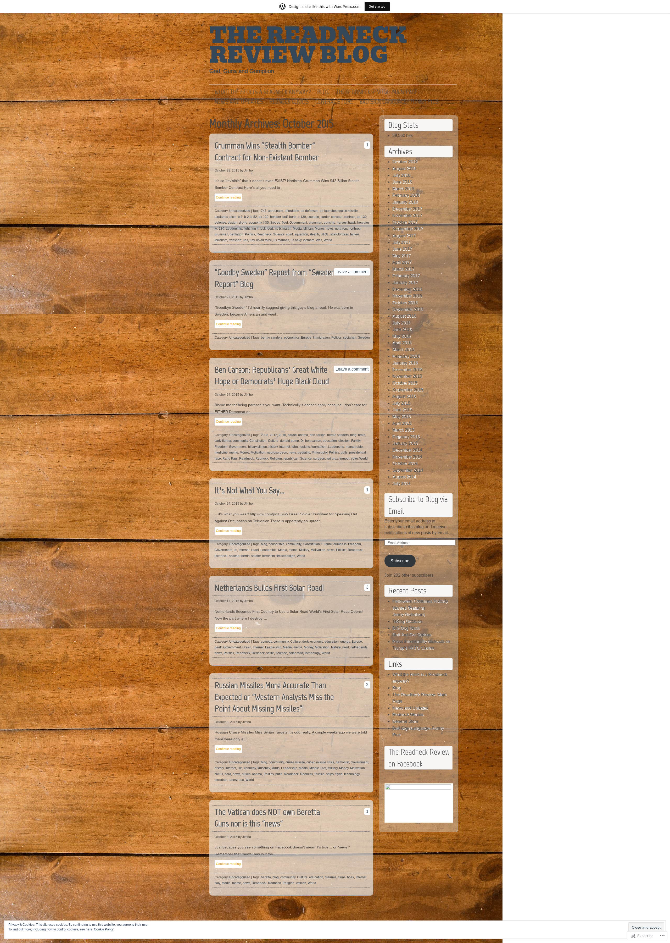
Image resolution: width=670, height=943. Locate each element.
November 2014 (407, 457)
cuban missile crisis (320, 762)
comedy (266, 641)
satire (270, 653)
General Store (334, 101)
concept (336, 217)
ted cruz (332, 458)
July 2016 (401, 323)
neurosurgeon (277, 452)
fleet (285, 222)
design (232, 222)
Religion (276, 458)
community (240, 441)
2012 (273, 435)
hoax (350, 877)
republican (291, 458)
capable (313, 217)
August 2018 (404, 168)
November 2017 (407, 215)
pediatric (304, 452)
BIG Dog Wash (406, 628)
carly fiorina (223, 441)
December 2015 (407, 369)
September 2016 (407, 309)
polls (344, 452)
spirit (289, 234)
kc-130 (219, 228)
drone (243, 222)
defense (220, 222)
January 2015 (405, 443)
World (328, 240)
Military (308, 228)
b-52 (253, 217)
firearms (330, 877)
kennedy (250, 768)
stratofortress (339, 234)
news (329, 228)
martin (286, 228)
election (344, 441)
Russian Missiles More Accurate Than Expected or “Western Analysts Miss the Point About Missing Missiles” (274, 697)
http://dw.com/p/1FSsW (269, 514)
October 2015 (404, 383)
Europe (306, 337)
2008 (264, 435)
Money (319, 228)
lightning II (251, 228)
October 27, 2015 (227, 297)
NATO (219, 774)
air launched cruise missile (339, 211)
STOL (325, 234)
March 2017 (403, 269)
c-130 (302, 217)
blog (353, 435)
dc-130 (362, 217)
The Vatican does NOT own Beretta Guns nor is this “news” (267, 818)
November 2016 (407, 296)
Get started (377, 6)
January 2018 (405, 202)
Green (246, 647)
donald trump (289, 441)
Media (297, 228)
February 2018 (406, 195)
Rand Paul (230, 458)
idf (235, 550)
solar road (296, 653)
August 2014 (404, 477)
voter (354, 458)
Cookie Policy (104, 929)
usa (241, 780)
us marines (281, 240)
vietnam (308, 240)
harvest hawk (346, 222)
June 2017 (402, 249)
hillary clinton (257, 447)
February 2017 (406, 275)
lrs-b (278, 228)
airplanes (221, 217)
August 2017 (404, 235)
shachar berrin (239, 556)
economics (291, 337)
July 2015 (401, 403)
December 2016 (407, 289)
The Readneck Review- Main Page (376, 92)
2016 (282, 435)
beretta (266, 877)
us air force (264, 240)
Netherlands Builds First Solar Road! (269, 587)
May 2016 (401, 336)
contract (349, 217)
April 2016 (401, 342)
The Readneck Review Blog (308, 45)
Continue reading (228, 197)
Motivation (258, 452)
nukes (246, 774)
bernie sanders (271, 337)
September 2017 (407, 229)
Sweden (364, 337)
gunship (329, 222)
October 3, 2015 (226, 837)
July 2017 (401, 242)
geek (218, 647)
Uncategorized (239, 211)
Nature (336, 647)
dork (305, 641)
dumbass (340, 544)
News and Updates (239, 101)
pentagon (236, 234)
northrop (341, 228)
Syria (339, 774)
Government (298, 222)
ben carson (318, 435)
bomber (275, 217)
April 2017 (401, 262)
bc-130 (264, 217)
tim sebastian (285, 556)
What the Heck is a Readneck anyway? (263, 92)
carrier (325, 217)
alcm (233, 217)
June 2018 (402, 182)
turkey (233, 780)
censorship (276, 544)
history (273, 447)
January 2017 (405, 282)
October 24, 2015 (227, 394)
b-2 (246, 217)
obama (257, 774)
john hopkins (301, 447)
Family (355, 441)
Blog (323, 92)
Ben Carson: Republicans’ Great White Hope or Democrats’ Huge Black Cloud (272, 375)
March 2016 (403, 349)
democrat (342, 762)
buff (285, 217)
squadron (301, 234)
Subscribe (399, 561)
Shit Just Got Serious (411, 634)
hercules (363, 222)
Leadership (234, 228)
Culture (273, 441)
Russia (320, 774)
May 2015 (401, 416)
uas (245, 240)
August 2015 (404, 396)
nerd (345, 647)
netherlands (358, 647)
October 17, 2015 (227, 601)
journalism (318, 447)
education (330, 441)
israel (255, 550)
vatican (301, 883)
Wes (319, 240)
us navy (296, 240)
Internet (284, 447)
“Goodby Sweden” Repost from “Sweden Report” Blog (275, 278)
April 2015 (401, 423)
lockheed (266, 228)
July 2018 (401, 175)
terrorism (221, 240)
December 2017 (407, 209)
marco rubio (354, 447)
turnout (344, 458)
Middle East (317, 768)
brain (361, 435)
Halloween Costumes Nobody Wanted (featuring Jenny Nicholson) (420, 608)
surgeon (319, 458)
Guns (341, 877)
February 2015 (406, 436)
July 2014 (401, 483)
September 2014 (407, 470)
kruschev (264, 768)
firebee (275, 222)
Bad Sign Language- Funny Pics (399, 101)
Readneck (264, 234)
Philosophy (319, 452)
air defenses (309, 211)
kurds (276, 768)
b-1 (240, 217)
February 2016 (406, 356)
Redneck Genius (289, 101)
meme (233, 452)
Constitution (257, 441)
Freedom (221, 447)
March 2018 (403, 188)
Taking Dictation (407, 621)
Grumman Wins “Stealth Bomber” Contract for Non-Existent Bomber (267, 151)
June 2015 (402, 409)
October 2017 (404, 222)
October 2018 (404, 161)
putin (278, 774)
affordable (292, 211)
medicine (221, 452)
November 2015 (407, 376)
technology (312, 653)
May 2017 (401, 255)
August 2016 (404, 316)
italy (217, 883)
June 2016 (402, 329)
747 (263, 211)
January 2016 (405, 363)
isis (240, 768)
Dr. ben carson (310, 441)
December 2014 (407, 450)
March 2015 (403, 430)
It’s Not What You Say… (249, 490)
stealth (314, 234)
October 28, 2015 (227, 170)
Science (278, 234)
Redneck (261, 458)
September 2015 (407, 390)
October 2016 (404, 302)
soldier (256, 556)
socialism (349, 337)
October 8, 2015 (226, 722)
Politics (250, 234)
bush (292, 217)
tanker (354, 234)
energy (345, 641)
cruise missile (295, 762)
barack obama (298, 435)
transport (235, 240)
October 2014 (404, 463)
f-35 (266, 222)
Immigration (321, 337)
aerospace (275, 211)
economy (255, 222)
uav (252, 240)
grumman (315, 222)
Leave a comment (352, 271)
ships (330, 774)
